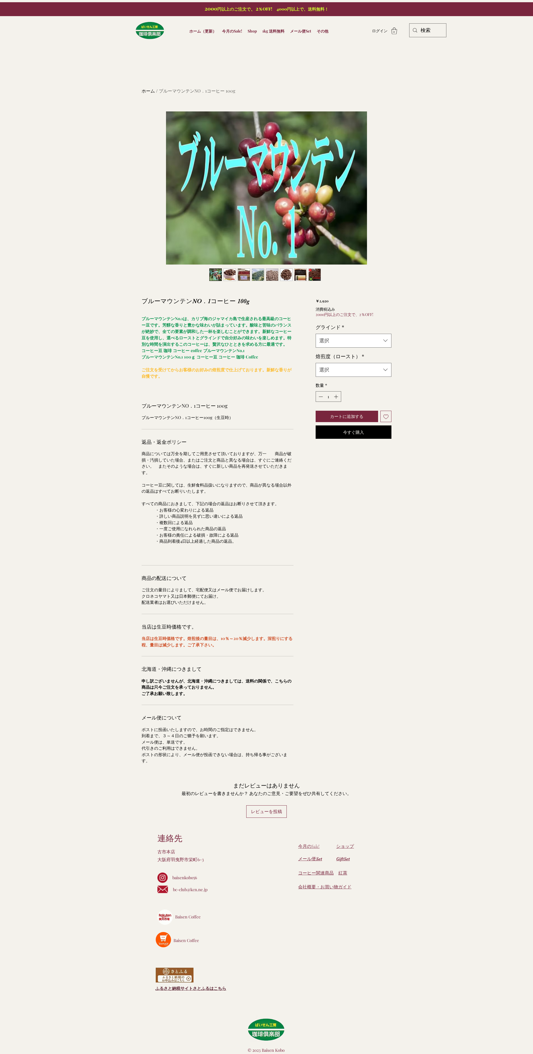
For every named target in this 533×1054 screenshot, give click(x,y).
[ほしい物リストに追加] (386, 416)
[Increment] (336, 397)
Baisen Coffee (188, 917)
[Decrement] (320, 397)
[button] (394, 31)
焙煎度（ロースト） (340, 356)
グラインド (330, 327)
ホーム (148, 91)
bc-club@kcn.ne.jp (190, 889)
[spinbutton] (328, 397)
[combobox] (353, 341)
